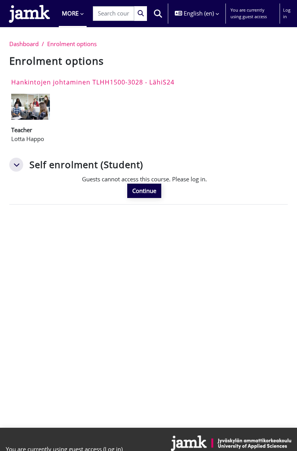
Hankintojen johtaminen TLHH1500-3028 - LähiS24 (92, 82)
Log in (286, 13)
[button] (158, 13)
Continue (144, 190)
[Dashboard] (29, 13)
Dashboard (24, 44)
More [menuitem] (70, 13)
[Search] (140, 13)
